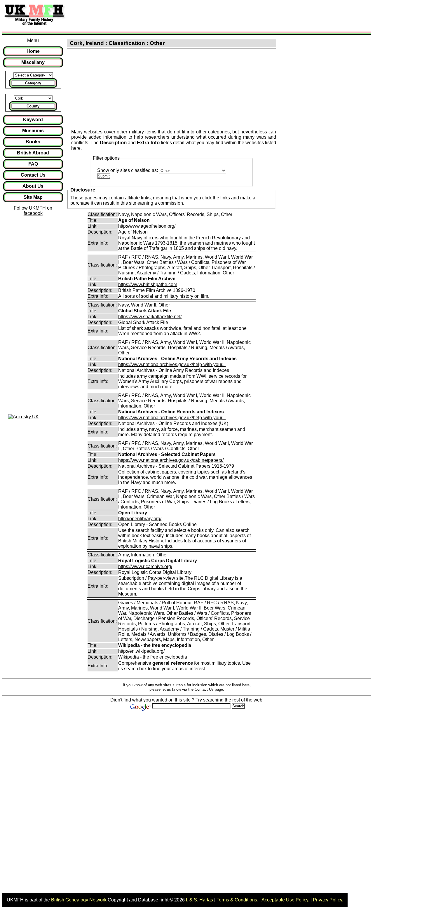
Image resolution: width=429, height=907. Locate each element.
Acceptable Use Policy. (285, 899)
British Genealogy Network (79, 899)
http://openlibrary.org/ (139, 518)
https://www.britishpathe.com (147, 284)
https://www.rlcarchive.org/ (145, 566)
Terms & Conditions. (237, 899)
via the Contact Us (198, 689)
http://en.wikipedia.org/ (141, 651)
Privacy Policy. (328, 899)
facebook (33, 213)
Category (33, 83)
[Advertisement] (176, 15)
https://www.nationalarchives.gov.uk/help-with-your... (172, 364)
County (33, 106)
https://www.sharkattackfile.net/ (150, 316)
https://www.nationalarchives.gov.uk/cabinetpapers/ (171, 460)
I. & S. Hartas (199, 899)
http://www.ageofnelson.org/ (146, 226)
